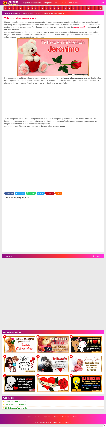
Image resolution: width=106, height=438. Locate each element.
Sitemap (75, 417)
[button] (5, 8)
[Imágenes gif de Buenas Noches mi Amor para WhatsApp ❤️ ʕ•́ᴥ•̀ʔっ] (86, 344)
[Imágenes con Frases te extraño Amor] (53, 364)
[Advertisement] (53, 100)
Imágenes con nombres (32, 3)
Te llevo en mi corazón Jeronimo (20, 18)
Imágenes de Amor (51, 3)
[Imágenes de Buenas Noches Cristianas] (86, 364)
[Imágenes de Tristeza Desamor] (19, 383)
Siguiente (96, 256)
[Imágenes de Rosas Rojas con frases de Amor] (53, 383)
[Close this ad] (104, 425)
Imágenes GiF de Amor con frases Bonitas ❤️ (55, 422)
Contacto (47, 417)
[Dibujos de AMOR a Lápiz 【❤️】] (19, 364)
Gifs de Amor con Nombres (15, 405)
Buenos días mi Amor (70, 3)
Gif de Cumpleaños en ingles (16, 408)
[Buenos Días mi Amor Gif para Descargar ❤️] (19, 344)
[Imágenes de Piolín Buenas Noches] (86, 383)
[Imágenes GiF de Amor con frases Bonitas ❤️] (10, 2)
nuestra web (78, 27)
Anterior (9, 256)
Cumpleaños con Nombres (15, 401)
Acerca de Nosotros (33, 417)
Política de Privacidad (61, 417)
